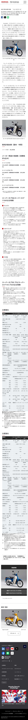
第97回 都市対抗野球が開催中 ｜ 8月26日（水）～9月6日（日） (13, 704)
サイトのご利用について (20, 713)
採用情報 (4, 675)
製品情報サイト (18, 679)
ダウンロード (13, 633)
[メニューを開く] (25, 2)
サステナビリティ (18, 668)
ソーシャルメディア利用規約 (7, 713)
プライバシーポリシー (17, 711)
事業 (15, 665)
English (4, 682)
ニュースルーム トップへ (7, 598)
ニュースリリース (17, 9)
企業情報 (4, 665)
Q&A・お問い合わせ (19, 675)
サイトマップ (7, 711)
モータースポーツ (5, 679)
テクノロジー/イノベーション (7, 668)
